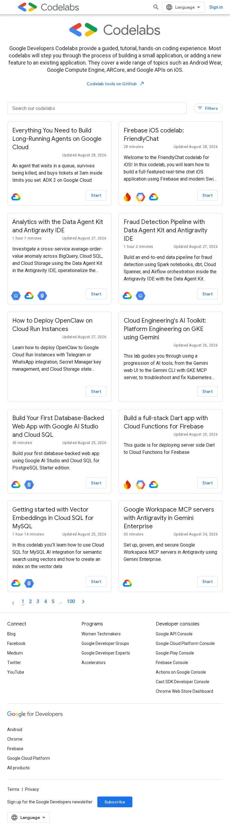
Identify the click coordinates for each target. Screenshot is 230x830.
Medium (15, 653)
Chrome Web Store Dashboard (184, 691)
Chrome (14, 739)
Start (96, 195)
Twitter (14, 662)
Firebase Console (172, 662)
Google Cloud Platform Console (185, 643)
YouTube (15, 672)
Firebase (15, 748)
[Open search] (156, 7)
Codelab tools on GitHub (116, 83)
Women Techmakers (101, 633)
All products (18, 767)
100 (71, 601)
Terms (13, 789)
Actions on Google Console (181, 672)
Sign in (216, 7)
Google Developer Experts (105, 653)
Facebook (16, 643)
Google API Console (174, 633)
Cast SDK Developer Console (182, 681)
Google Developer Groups (105, 643)
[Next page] (83, 601)
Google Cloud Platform (28, 758)
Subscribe (115, 802)
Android (14, 729)
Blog (11, 633)
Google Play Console (175, 653)
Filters (207, 108)
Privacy (32, 789)
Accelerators (93, 662)
